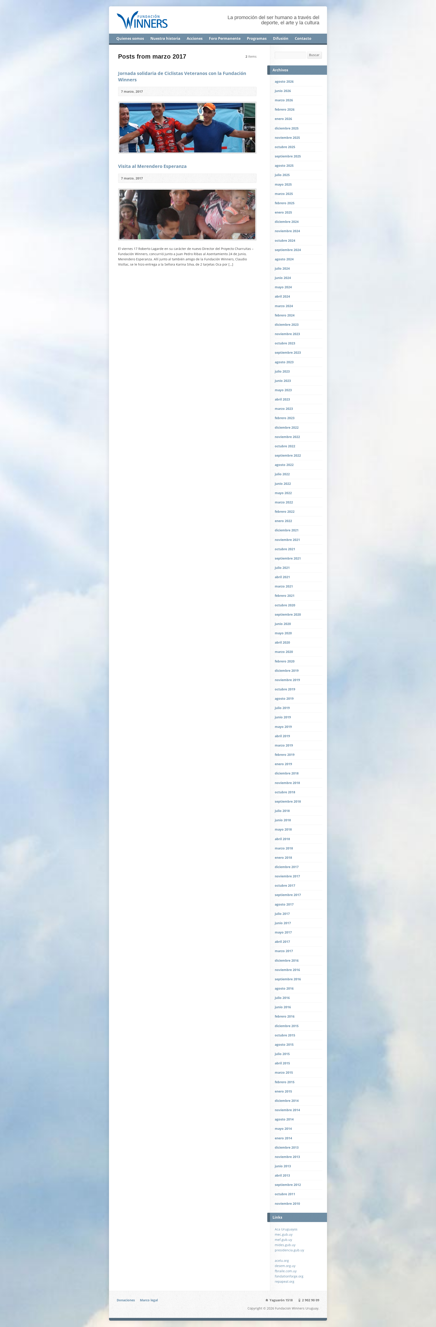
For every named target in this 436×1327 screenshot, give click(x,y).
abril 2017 (282, 941)
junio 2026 (283, 91)
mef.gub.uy (283, 1239)
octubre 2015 (285, 1035)
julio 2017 (282, 913)
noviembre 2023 (287, 334)
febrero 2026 (285, 109)
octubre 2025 (285, 147)
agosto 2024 (284, 259)
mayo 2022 (283, 493)
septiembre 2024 (288, 250)
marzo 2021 (284, 586)
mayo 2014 (283, 1128)
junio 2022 (283, 483)
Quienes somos (130, 38)
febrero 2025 (285, 203)
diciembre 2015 (287, 1026)
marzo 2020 (284, 652)
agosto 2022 (284, 465)
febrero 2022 (285, 511)
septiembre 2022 (288, 455)
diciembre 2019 (287, 670)
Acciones (195, 38)
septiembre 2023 (288, 352)
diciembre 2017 (287, 867)
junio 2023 (283, 380)
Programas (257, 38)
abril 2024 (282, 296)
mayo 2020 (283, 633)
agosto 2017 (284, 904)
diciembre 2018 (287, 773)
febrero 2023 (285, 418)
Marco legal (149, 1300)
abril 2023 (282, 399)
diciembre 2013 (287, 1147)
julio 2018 (282, 811)
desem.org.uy (285, 1266)
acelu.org (282, 1260)
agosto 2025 (284, 165)
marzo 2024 (284, 306)
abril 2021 (282, 577)
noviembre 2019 (287, 680)
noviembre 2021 (287, 540)
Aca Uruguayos (286, 1229)
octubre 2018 (285, 792)
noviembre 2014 (287, 1110)
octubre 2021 (285, 549)
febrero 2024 (285, 315)
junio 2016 (283, 1007)
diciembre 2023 (287, 324)
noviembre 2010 (287, 1203)
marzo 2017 (284, 951)
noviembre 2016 (287, 970)
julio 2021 (282, 567)
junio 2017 (283, 923)
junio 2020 (283, 624)
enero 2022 (283, 521)
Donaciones (126, 1300)
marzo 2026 (284, 100)
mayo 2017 (283, 932)
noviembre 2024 (287, 231)
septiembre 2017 (288, 895)
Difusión (280, 38)
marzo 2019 (284, 745)
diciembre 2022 (287, 427)
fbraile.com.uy (286, 1271)
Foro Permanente (224, 38)
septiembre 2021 (288, 558)
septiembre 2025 (288, 156)
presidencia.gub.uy (289, 1250)
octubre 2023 (285, 343)
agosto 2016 (284, 988)
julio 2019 (282, 708)
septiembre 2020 (288, 614)
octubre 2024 (285, 240)
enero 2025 (283, 212)
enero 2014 (283, 1138)
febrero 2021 (285, 595)
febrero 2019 (285, 754)
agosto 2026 (284, 81)
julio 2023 (282, 371)
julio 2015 (282, 1054)
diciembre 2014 (287, 1100)
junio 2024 (283, 278)
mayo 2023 (283, 390)
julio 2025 (282, 175)
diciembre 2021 (287, 530)
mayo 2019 (283, 726)
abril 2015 (282, 1063)
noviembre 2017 (287, 876)
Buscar (314, 55)
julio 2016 (282, 998)
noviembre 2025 (287, 137)
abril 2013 (282, 1175)
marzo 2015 (284, 1072)
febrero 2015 (285, 1082)
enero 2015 (283, 1091)
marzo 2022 (284, 502)
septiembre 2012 (288, 1185)
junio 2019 (283, 717)
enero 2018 (283, 857)
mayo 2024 (283, 287)
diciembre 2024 (287, 221)
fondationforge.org (289, 1276)
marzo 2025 (284, 194)
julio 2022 (282, 474)
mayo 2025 (283, 184)
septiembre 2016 (288, 979)
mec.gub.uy (283, 1234)
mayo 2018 (283, 829)
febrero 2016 (285, 1016)
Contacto (303, 38)
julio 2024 (282, 268)
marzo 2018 (284, 848)
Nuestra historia (165, 38)
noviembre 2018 (287, 783)
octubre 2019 (285, 689)
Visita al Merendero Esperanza (152, 166)
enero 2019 (283, 764)
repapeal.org (284, 1281)
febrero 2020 (285, 661)
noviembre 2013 (287, 1157)
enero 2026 (283, 119)
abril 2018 (282, 839)
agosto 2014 (284, 1119)
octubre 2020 (285, 605)
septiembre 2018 (288, 801)
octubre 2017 (285, 885)
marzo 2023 (284, 408)
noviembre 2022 (287, 437)
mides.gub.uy (285, 1245)
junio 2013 (283, 1166)
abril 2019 (282, 736)
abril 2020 (282, 642)
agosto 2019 (284, 698)
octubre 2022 (285, 446)
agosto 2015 (284, 1044)
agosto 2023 (284, 362)
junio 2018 (283, 820)
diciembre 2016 (287, 960)
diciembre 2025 (287, 128)
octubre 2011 (285, 1194)
